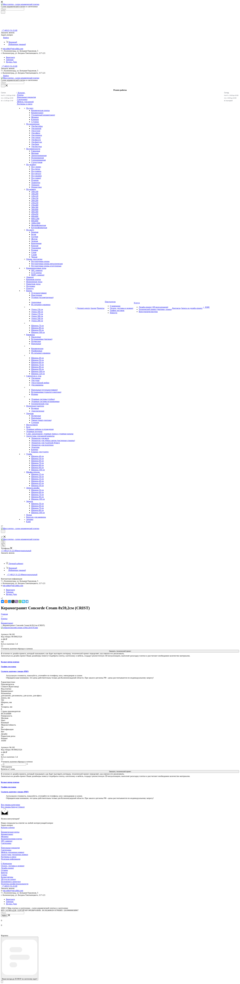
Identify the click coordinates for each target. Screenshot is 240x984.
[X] (13, 601)
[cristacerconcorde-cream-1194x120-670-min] (19, 628)
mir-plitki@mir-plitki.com (13, 49)
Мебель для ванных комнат (12, 852)
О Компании (6, 863)
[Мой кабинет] (2, 534)
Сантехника (6, 843)
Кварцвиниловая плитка (11, 839)
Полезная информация (10, 859)
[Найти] (3, 12)
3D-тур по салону (8, 879)
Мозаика (4, 836)
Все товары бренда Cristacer (13, 807)
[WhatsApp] (20, 601)
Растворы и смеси (8, 857)
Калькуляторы (7, 877)
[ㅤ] (26, 307)
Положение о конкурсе (11, 881)
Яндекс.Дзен (11, 62)
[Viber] (16, 601)
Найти (4, 916)
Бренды (4, 872)
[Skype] (23, 601)
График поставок (8, 667)
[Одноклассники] (6, 601)
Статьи (4, 875)
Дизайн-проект (7, 868)
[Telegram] (27, 601)
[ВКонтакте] (2, 601)
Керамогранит (7, 834)
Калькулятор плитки (10, 662)
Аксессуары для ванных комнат (14, 854)
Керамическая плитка (10, 832)
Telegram (9, 60)
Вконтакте (10, 57)
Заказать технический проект (120, 651)
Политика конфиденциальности (14, 884)
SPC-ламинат (6, 841)
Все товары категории (10, 805)
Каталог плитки (8, 827)
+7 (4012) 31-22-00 (9, 30)
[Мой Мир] (9, 601)
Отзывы (4, 870)
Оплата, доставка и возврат (12, 866)
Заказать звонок (7, 68)
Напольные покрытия (10, 848)
